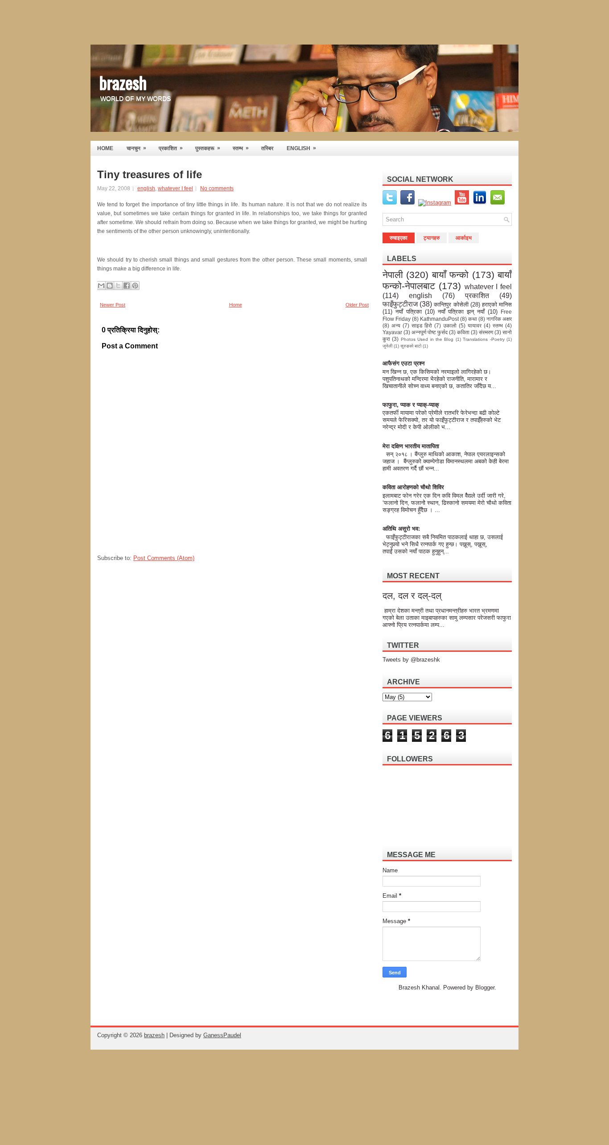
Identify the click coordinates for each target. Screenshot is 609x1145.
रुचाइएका (398, 238)
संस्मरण (486, 332)
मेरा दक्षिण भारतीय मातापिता (411, 446)
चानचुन (136, 148)
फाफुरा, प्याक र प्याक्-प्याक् (411, 404)
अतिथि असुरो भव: (401, 528)
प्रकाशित (171, 148)
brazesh (123, 82)
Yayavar (392, 332)
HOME (105, 148)
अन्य (395, 325)
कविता (463, 332)
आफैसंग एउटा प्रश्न (403, 363)
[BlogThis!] (109, 285)
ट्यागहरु (432, 238)
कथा (472, 319)
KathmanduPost (439, 319)
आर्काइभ (464, 238)
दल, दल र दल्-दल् (412, 596)
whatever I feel (175, 188)
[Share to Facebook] (126, 285)
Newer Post (112, 304)
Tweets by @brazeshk (411, 659)
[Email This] (101, 285)
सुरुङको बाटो (410, 346)
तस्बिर (267, 148)
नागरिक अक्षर (499, 319)
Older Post (357, 304)
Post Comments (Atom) (163, 558)
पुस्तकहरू (207, 148)
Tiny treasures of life (149, 174)
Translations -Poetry (483, 339)
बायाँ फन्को (450, 275)
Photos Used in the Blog (427, 339)
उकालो (450, 325)
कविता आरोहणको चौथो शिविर (413, 487)
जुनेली (387, 346)
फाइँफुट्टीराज (400, 304)
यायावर (474, 325)
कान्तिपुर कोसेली (451, 304)
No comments (217, 188)
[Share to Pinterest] (135, 285)
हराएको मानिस (497, 304)
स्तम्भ (241, 148)
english (146, 188)
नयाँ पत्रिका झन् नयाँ (461, 311)
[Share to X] (118, 285)
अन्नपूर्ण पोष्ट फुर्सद (429, 332)
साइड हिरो (421, 325)
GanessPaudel (222, 1035)
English (301, 148)
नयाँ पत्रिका (408, 311)
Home (235, 304)
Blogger (484, 987)
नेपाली (393, 275)
